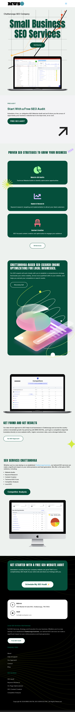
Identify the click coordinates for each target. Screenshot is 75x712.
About (9, 653)
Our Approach (12, 660)
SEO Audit (11, 679)
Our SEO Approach (13, 438)
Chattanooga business (42, 465)
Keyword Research (14, 682)
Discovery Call (19, 285)
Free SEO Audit (17, 121)
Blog (9, 667)
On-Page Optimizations (15, 686)
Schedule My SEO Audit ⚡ (37, 584)
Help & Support (12, 657)
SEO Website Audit (35, 113)
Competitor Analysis (17, 492)
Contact (10, 663)
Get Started (37, 45)
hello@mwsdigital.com (24, 615)
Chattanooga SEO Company (17, 14)
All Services (37, 245)
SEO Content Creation (15, 689)
